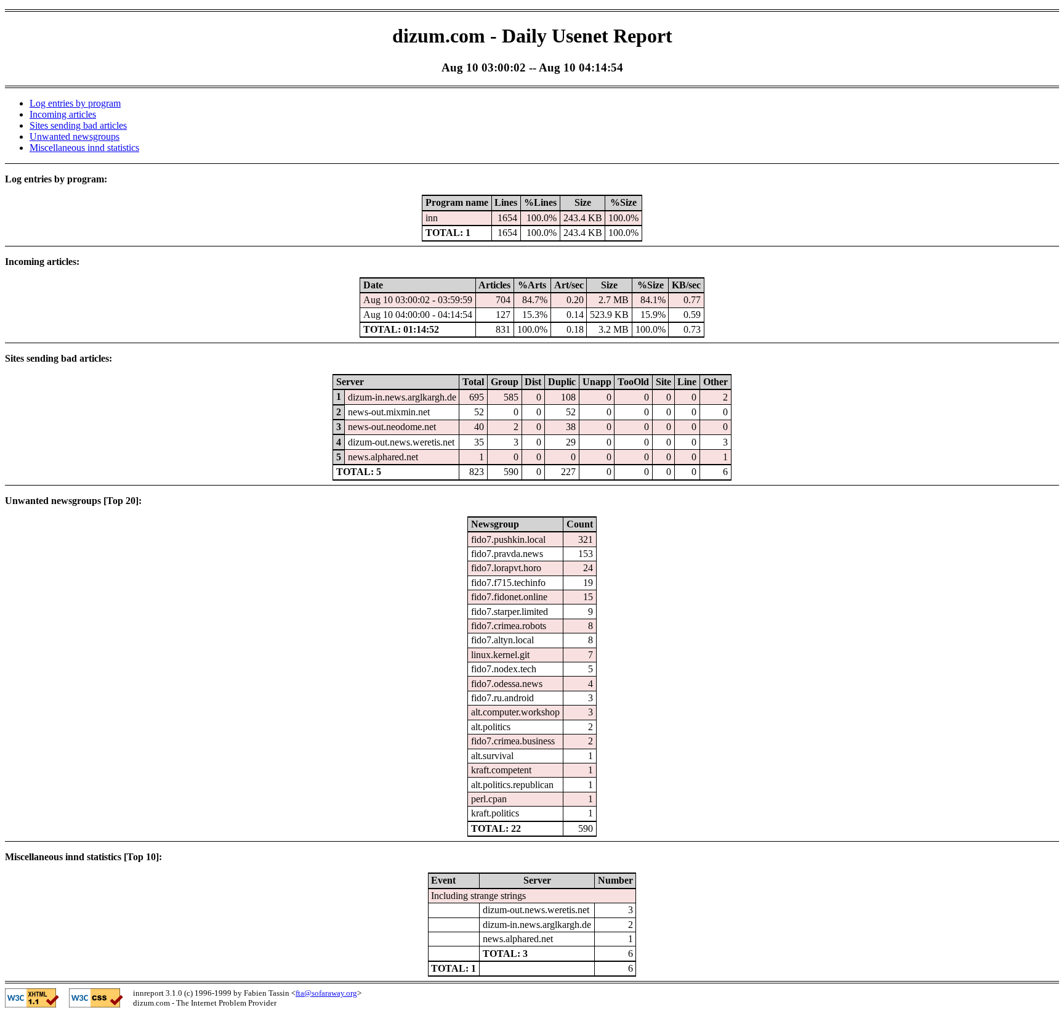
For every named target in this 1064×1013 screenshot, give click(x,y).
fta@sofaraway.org (326, 993)
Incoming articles (63, 114)
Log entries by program (75, 103)
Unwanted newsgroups (74, 136)
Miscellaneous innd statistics (84, 147)
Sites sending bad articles (78, 125)
